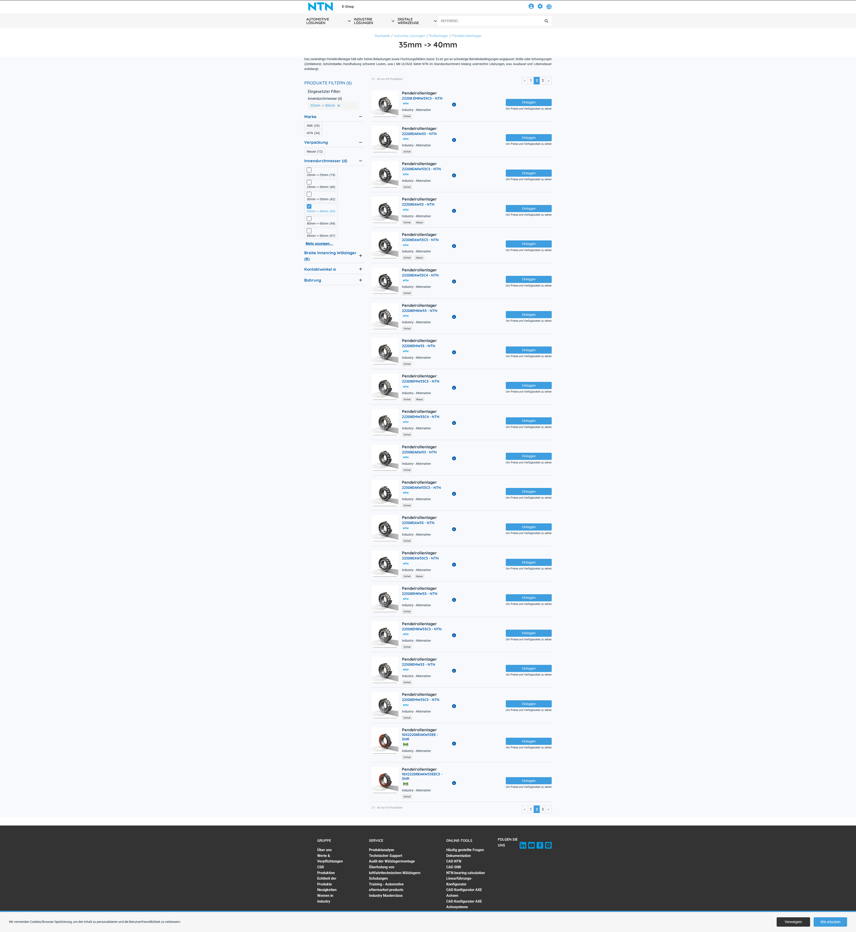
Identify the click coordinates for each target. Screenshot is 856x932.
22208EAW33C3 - (420, 240)
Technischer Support (385, 856)
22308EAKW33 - (419, 452)
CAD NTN (453, 861)
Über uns (324, 850)
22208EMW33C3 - (420, 381)
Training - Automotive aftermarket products (386, 887)
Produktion (326, 873)
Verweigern (793, 922)
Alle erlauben (830, 922)
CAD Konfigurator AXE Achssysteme (464, 904)
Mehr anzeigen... (319, 244)
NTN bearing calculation (465, 873)
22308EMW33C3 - (420, 699)
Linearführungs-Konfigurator (459, 881)
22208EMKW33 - (419, 310)
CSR (320, 867)
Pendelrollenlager (467, 35)
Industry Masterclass (386, 895)
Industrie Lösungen (409, 35)
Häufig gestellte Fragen (465, 850)
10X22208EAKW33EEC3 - (422, 776)
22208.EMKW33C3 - (422, 98)
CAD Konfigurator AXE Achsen (464, 893)
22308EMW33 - (418, 664)
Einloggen (529, 102)
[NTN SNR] (320, 6)
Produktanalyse (381, 850)
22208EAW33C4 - (420, 275)
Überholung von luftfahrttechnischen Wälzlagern (394, 870)
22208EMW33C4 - (420, 416)
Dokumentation (458, 856)
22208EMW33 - (418, 346)
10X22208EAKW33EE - (420, 736)
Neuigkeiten (327, 890)
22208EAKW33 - (419, 133)
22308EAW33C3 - (420, 558)
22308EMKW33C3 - (422, 629)
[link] (531, 7)
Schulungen (378, 878)
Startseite (382, 35)
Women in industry (325, 898)
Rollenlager (438, 35)
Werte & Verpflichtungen (330, 859)
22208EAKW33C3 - (421, 169)
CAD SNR (453, 867)
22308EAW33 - (418, 522)
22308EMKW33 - (419, 593)
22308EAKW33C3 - (421, 487)
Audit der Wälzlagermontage (392, 861)
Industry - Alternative (416, 110)
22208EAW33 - (418, 204)
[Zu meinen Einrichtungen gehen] (540, 7)
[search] (546, 21)
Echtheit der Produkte (326, 881)
